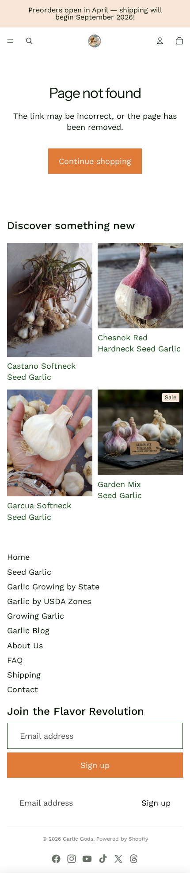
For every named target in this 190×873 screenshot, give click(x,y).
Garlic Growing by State (53, 586)
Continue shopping (95, 161)
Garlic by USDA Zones (49, 601)
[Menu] (10, 41)
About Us (25, 645)
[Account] (160, 41)
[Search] (29, 41)
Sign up (95, 765)
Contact (22, 689)
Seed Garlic (29, 572)
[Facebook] (56, 859)
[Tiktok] (103, 859)
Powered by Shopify (122, 839)
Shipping (24, 674)
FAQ (15, 660)
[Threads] (134, 859)
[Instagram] (71, 859)
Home (18, 556)
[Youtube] (87, 859)
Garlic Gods (78, 839)
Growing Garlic (35, 615)
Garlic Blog (28, 630)
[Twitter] (118, 859)
